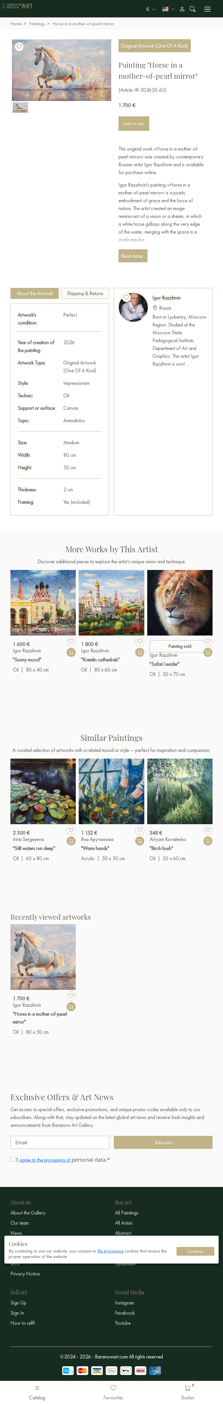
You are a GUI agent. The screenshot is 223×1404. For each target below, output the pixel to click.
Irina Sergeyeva (28, 839)
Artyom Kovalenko (168, 839)
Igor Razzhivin (166, 297)
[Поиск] (192, 9)
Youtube (123, 1323)
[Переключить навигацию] (207, 9)
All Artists (123, 1222)
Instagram (124, 1302)
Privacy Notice (25, 1273)
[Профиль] (182, 9)
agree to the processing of (45, 1159)
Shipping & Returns (85, 293)
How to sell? (22, 1323)
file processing (110, 1251)
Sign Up (18, 1302)
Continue (195, 1251)
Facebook (125, 1312)
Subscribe (163, 1142)
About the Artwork (35, 293)
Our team (19, 1222)
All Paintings (126, 1212)
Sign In (17, 1312)
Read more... (133, 255)
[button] (151, 9)
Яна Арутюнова (97, 839)
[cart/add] (71, 652)
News (16, 1233)
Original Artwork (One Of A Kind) (154, 45)
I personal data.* (63, 1159)
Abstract (123, 1233)
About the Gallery (27, 1212)
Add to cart (133, 123)
